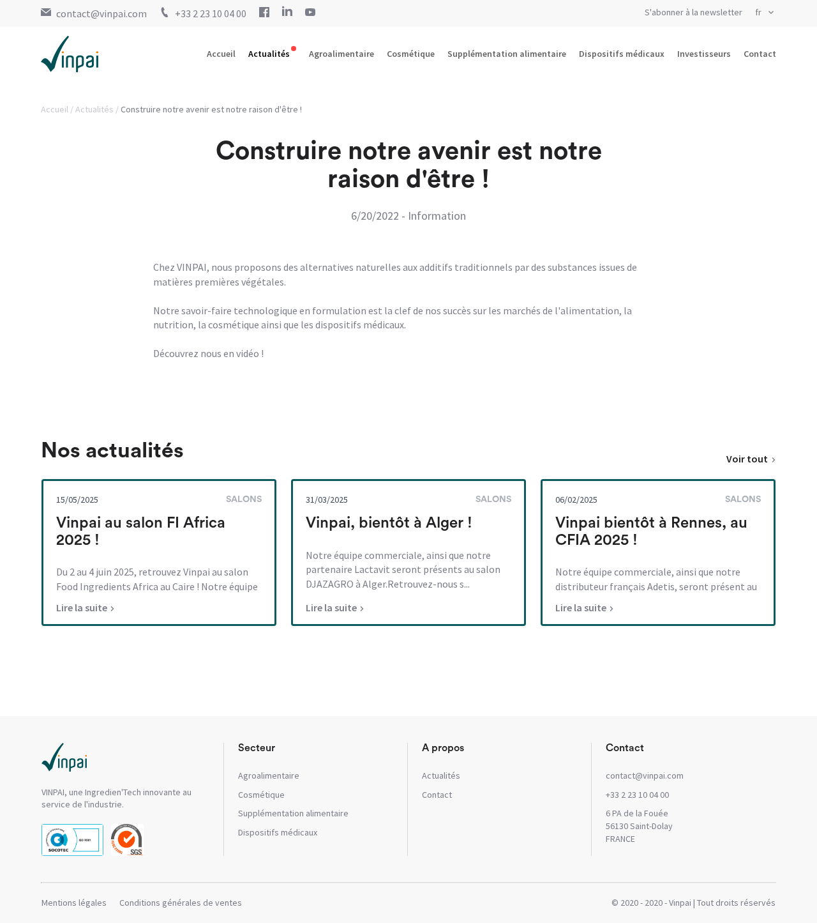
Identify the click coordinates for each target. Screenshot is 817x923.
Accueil (221, 53)
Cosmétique (411, 53)
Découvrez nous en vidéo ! (208, 353)
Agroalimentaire (341, 53)
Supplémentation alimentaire (506, 53)
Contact (760, 53)
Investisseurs (704, 53)
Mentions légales (74, 902)
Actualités (269, 53)
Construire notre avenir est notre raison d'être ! (211, 109)
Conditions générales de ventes (180, 902)
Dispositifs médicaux (621, 53)
